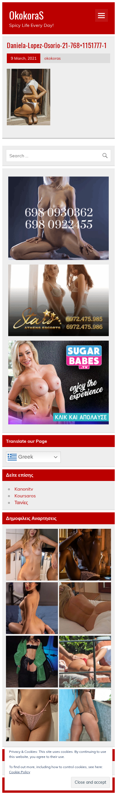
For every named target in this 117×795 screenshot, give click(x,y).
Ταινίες (21, 502)
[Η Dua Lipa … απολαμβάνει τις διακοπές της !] (85, 662)
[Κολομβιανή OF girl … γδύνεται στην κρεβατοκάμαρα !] (32, 608)
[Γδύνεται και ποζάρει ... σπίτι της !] (32, 555)
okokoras (52, 58)
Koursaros (25, 496)
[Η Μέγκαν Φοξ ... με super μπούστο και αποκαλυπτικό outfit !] (32, 662)
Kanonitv (23, 489)
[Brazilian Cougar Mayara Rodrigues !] (85, 715)
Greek (25, 457)
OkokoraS (26, 15)
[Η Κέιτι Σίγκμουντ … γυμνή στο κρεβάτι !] (85, 608)
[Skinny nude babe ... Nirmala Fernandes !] (85, 555)
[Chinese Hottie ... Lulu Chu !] (32, 715)
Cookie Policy (19, 772)
